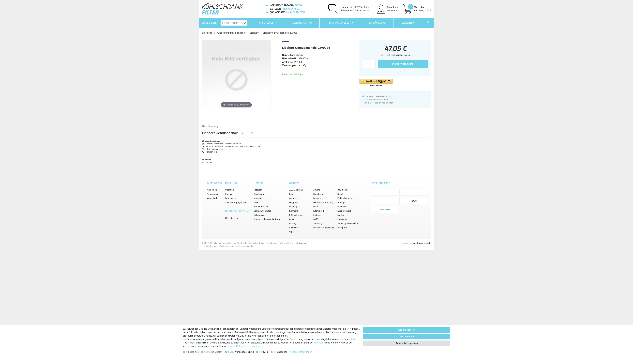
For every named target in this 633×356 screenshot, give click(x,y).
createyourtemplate (422, 243)
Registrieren (212, 194)
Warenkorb (212, 198)
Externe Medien (214, 352)
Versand (258, 198)
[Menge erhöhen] (373, 62)
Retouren (258, 190)
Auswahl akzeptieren (407, 343)
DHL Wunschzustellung (242, 352)
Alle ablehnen (407, 336)
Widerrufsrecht (261, 206)
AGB (256, 202)
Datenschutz (260, 215)
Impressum (230, 198)
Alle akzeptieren (406, 329)
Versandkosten (403, 55)
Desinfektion (300, 22)
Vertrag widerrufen (262, 211)
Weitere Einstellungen (300, 352)
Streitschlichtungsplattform (267, 219)
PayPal (264, 352)
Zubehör (406, 22)
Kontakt (229, 194)
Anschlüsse (266, 22)
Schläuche (375, 22)
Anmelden (212, 190)
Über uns (229, 190)
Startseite (207, 32)
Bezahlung (259, 194)
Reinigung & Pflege (338, 22)
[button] (376, 82)
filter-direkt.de (231, 218)
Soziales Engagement (235, 202)
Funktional (281, 352)
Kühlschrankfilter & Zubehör (231, 32)
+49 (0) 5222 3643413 (356, 7)
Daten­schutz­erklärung (247, 346)
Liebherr (254, 32)
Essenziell (193, 352)
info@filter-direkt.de (355, 10)
